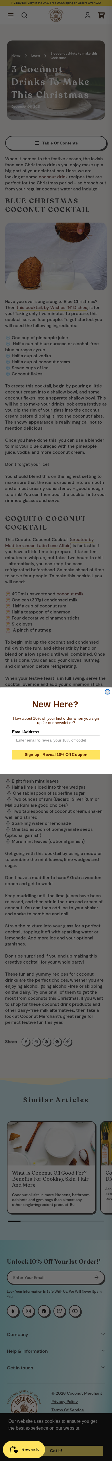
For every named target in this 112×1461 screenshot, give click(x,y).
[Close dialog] (107, 691)
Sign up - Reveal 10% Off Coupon (56, 754)
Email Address (25, 731)
